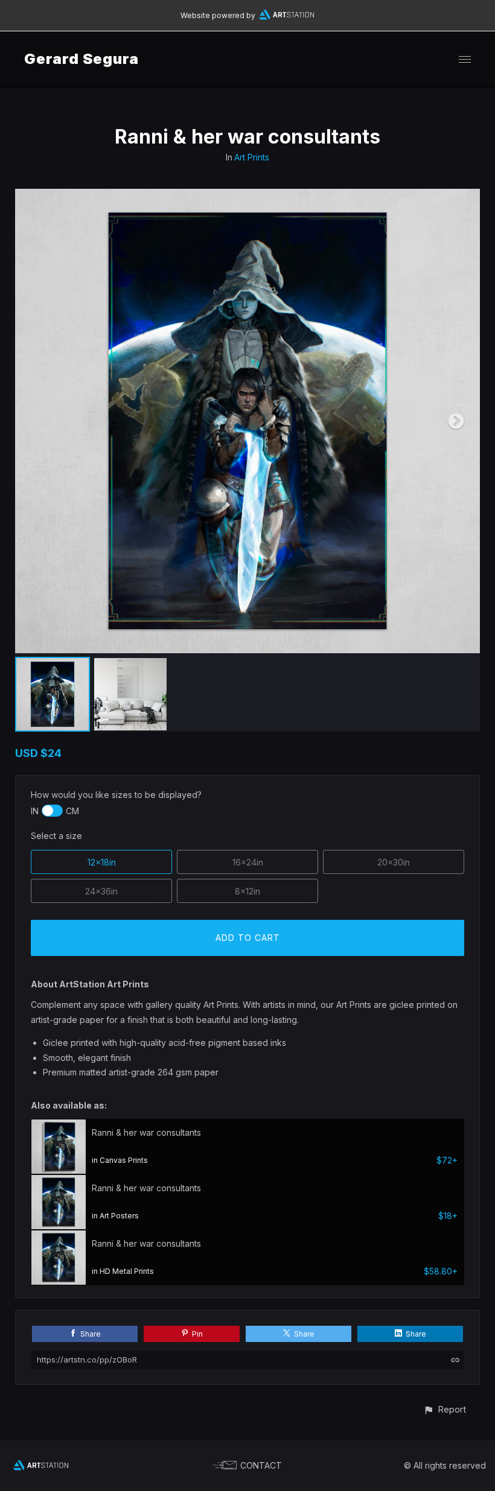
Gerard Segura (81, 59)
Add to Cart (248, 937)
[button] (444, 1409)
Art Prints (251, 157)
